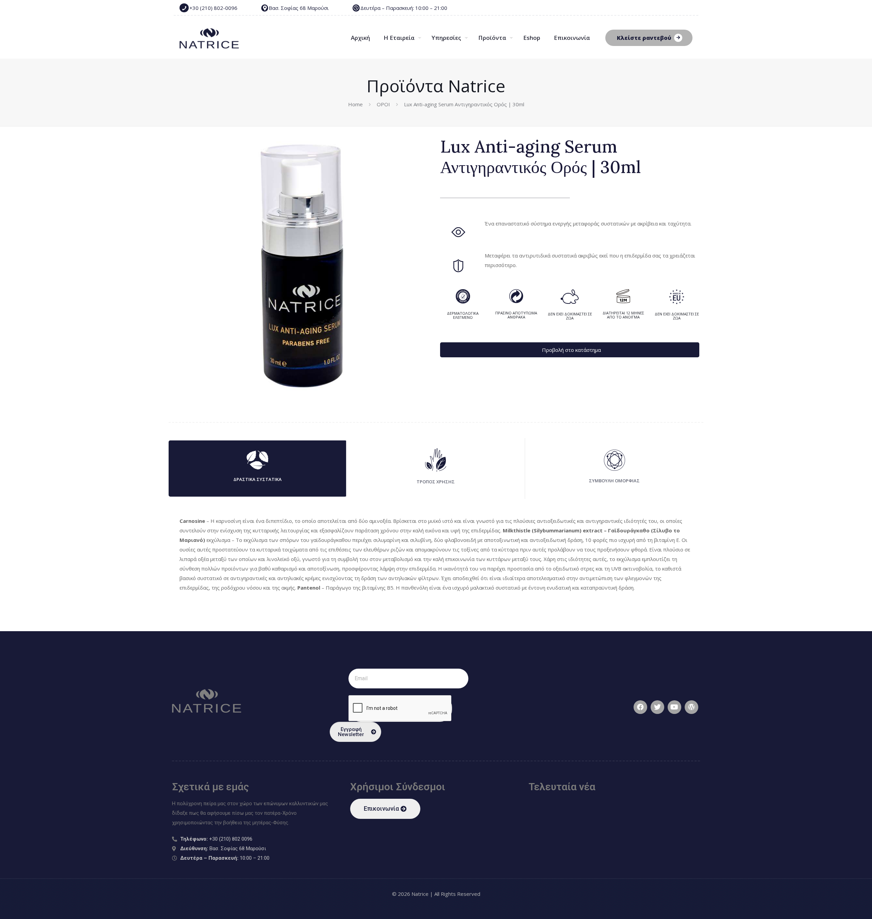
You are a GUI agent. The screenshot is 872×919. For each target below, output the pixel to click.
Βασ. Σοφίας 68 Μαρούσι (299, 7)
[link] (436, 555)
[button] (385, 809)
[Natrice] (209, 37)
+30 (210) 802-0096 (213, 7)
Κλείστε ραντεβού (644, 38)
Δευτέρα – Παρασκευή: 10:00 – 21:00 (403, 7)
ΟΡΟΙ (383, 104)
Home (355, 104)
